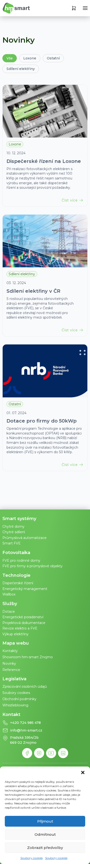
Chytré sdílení (13, 532)
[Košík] (73, 8)
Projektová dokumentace (23, 623)
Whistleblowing (15, 705)
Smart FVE (11, 543)
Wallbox (8, 594)
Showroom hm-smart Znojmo (27, 657)
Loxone (29, 58)
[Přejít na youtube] (51, 753)
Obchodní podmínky (19, 699)
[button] (82, 772)
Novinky (9, 663)
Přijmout (45, 821)
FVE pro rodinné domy (21, 560)
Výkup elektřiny (15, 634)
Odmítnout (45, 834)
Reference (11, 670)
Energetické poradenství (22, 617)
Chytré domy (13, 526)
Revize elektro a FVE (19, 628)
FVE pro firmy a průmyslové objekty (32, 566)
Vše (9, 58)
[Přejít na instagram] (39, 753)
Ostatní (53, 58)
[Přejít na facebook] (27, 753)
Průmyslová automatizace (24, 538)
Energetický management (24, 589)
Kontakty (10, 651)
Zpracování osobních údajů (24, 686)
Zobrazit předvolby (45, 847)
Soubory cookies (31, 858)
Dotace (8, 611)
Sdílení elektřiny (20, 69)
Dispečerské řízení (17, 583)
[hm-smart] (16, 8)
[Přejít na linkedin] (63, 753)
